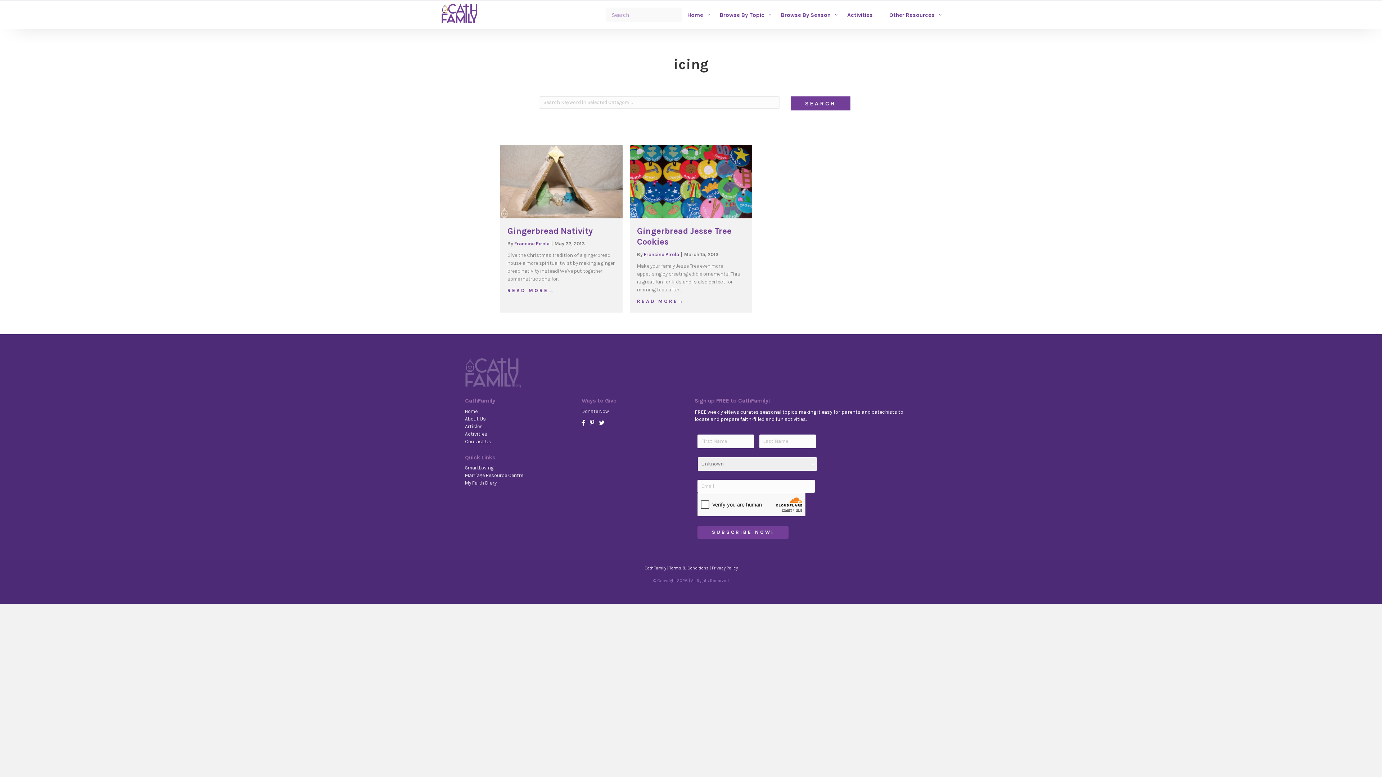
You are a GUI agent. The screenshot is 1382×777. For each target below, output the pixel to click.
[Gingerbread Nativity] (561, 181)
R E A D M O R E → (530, 290)
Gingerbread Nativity (550, 231)
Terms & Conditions (689, 568)
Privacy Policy (725, 568)
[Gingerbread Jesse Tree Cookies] (691, 181)
